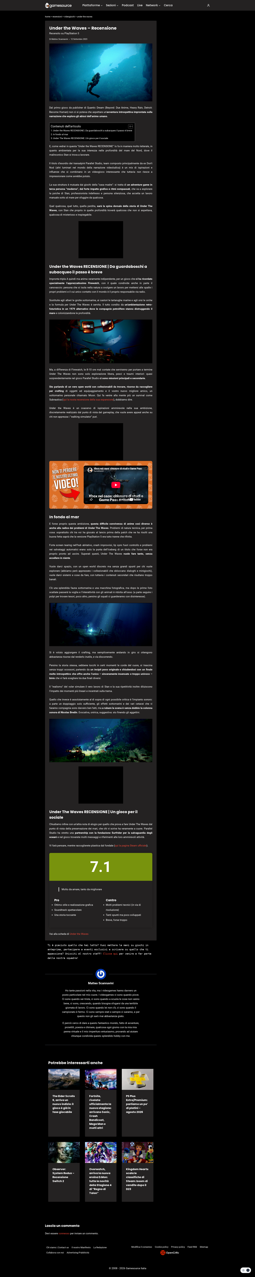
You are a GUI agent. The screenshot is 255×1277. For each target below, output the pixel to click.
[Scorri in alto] (246, 1265)
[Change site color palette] (245, 1270)
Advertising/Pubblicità (78, 1252)
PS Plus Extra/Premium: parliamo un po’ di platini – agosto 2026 (137, 1104)
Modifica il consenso (141, 1247)
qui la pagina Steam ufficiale (130, 845)
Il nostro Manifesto (81, 1247)
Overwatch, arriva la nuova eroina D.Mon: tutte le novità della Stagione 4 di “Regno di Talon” (100, 1181)
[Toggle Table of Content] (129, 126)
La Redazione (100, 1247)
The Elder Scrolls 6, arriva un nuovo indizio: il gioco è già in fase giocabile (63, 1104)
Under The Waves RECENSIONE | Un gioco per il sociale (80, 138)
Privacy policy (178, 1247)
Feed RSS (192, 1247)
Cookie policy (161, 1247)
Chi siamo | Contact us (57, 1247)
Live (140, 5)
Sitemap (204, 1247)
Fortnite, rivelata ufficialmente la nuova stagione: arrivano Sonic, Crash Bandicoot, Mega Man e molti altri (100, 1112)
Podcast (128, 5)
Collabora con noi (55, 1252)
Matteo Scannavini (60, 39)
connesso (64, 1233)
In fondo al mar (60, 134)
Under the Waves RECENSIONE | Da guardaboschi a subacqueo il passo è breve (92, 130)
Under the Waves (79, 933)
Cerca (168, 5)
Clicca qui (110, 953)
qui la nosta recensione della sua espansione (88, 399)
